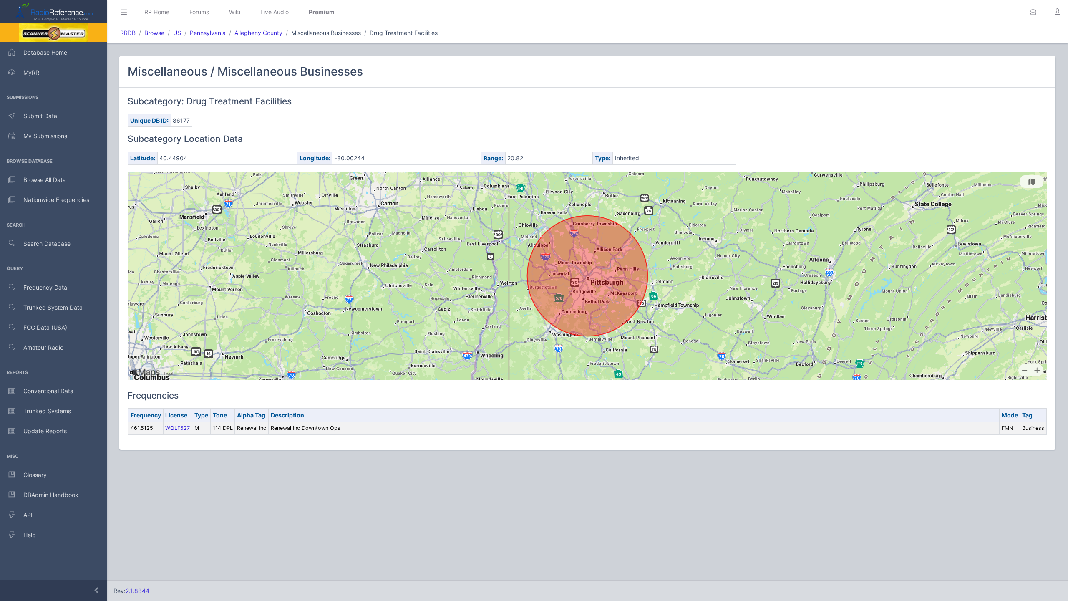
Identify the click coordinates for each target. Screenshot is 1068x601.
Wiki (234, 11)
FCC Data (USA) (45, 327)
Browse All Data (44, 179)
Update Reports (45, 430)
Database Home (45, 52)
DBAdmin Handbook (50, 494)
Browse (154, 32)
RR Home (156, 11)
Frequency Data (45, 287)
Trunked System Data (53, 307)
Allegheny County (258, 32)
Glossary (35, 474)
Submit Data (40, 115)
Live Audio (274, 11)
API (28, 514)
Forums (199, 11)
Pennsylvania (208, 32)
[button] (1033, 11)
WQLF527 (177, 428)
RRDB (128, 32)
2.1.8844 (137, 590)
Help (29, 534)
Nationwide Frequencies (56, 199)
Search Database (47, 243)
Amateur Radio (43, 347)
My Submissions (45, 135)
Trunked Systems (47, 410)
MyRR (31, 72)
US (177, 32)
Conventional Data (48, 390)
